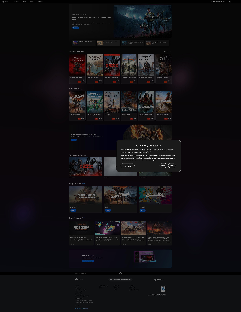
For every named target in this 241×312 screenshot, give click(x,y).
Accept (172, 165)
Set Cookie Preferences (127, 165)
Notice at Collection (158, 151)
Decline (163, 165)
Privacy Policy (147, 151)
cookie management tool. (144, 152)
